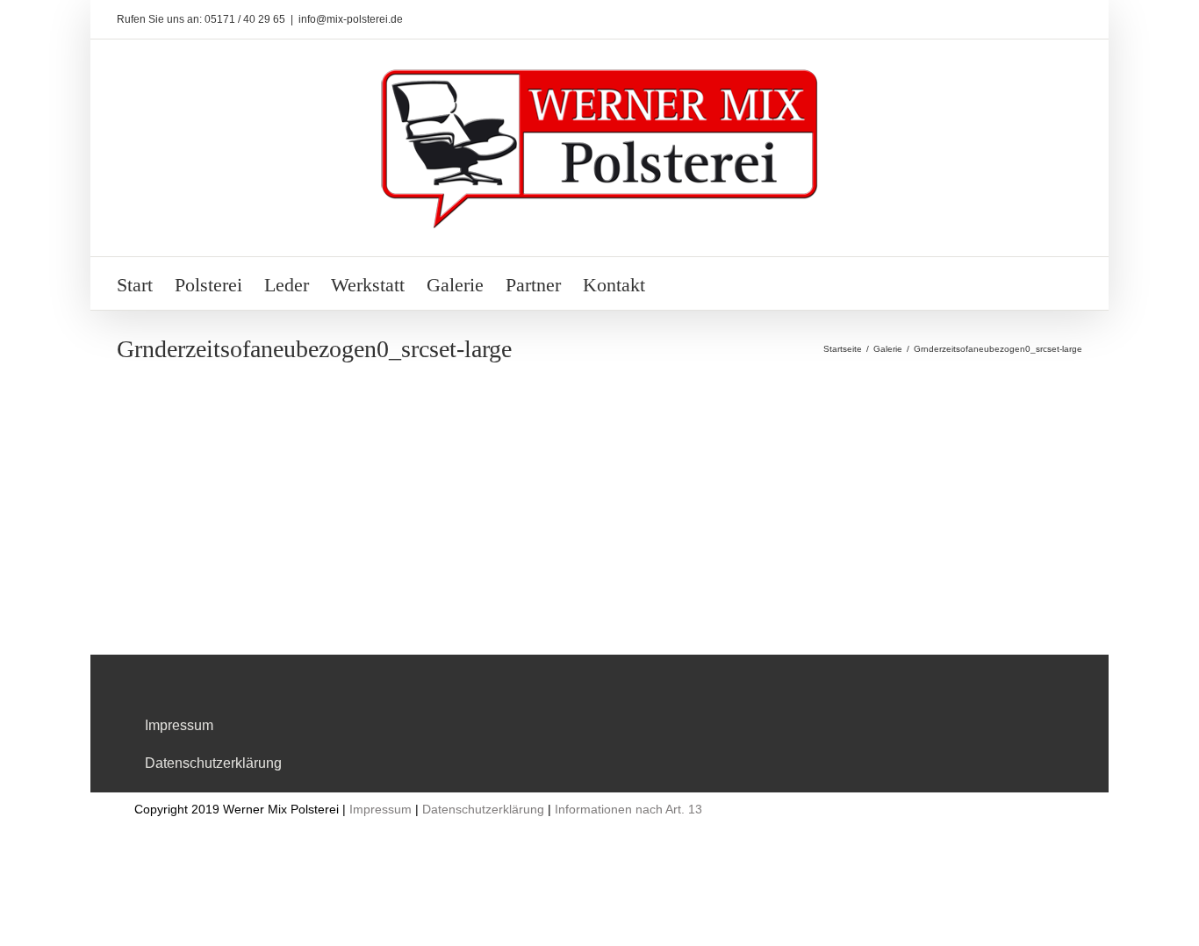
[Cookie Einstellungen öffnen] (39, 923)
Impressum (179, 725)
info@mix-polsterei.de (350, 19)
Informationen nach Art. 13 (628, 809)
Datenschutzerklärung (213, 763)
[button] (674, 283)
